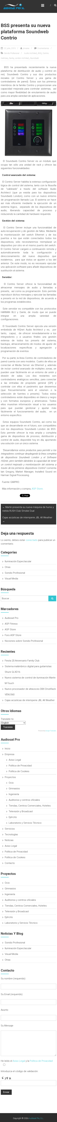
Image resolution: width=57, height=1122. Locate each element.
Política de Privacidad (20, 765)
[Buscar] (52, 598)
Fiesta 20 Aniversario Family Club (22, 660)
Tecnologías (11, 834)
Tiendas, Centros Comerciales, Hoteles (30, 805)
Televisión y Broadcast (21, 811)
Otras (7, 567)
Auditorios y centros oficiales (24, 800)
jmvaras (26, 48)
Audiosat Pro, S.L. (36, 1118)
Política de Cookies (19, 771)
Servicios (10, 828)
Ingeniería (14, 794)
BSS (39, 53)
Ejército (13, 817)
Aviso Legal (15, 759)
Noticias (9, 840)
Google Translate (51, 731)
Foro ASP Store (13, 635)
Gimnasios (14, 788)
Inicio (7, 748)
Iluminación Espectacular (18, 561)
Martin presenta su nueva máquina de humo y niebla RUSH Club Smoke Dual (28, 509)
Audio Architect (30, 53)
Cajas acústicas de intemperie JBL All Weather (27, 519)
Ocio (11, 782)
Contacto (10, 863)
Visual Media (11, 578)
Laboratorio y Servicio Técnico (25, 822)
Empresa (9, 754)
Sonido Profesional (11, 53)
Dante (11, 58)
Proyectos (10, 777)
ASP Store (37, 488)
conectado (32, 540)
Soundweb (34, 58)
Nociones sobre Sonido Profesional (24, 640)
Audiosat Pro (11, 618)
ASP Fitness (11, 623)
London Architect (22, 58)
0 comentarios (43, 48)
